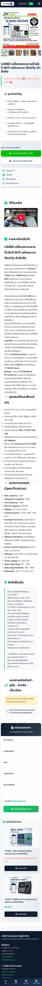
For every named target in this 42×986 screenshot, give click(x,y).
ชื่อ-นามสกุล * (8, 740)
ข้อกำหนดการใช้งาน (8, 975)
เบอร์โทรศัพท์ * (9, 751)
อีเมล (5, 762)
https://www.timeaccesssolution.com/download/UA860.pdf (22, 711)
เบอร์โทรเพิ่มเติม (7, 957)
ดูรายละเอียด (22, 868)
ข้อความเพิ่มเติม (9, 785)
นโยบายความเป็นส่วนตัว (18, 801)
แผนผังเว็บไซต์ (6, 978)
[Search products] (31, 3)
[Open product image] (35, 15)
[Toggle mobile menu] (39, 3)
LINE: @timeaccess (9, 960)
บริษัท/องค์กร (8, 773)
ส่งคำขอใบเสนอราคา (22, 809)
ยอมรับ (15, 801)
